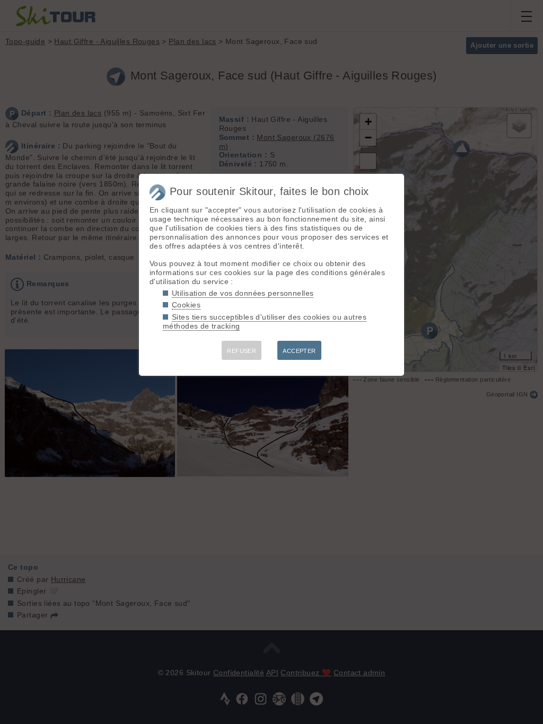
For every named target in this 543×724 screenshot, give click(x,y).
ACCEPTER (299, 351)
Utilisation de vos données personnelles (242, 293)
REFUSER (241, 351)
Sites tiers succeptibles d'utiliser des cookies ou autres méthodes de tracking (264, 321)
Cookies (186, 305)
